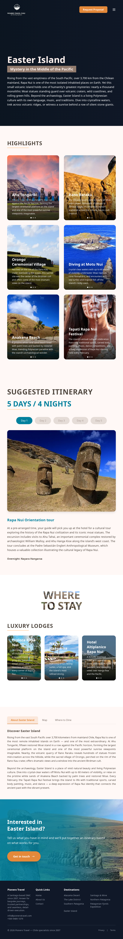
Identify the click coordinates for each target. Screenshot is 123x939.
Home (39, 895)
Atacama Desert (72, 895)
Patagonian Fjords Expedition (99, 905)
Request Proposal (93, 9)
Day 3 (61, 420)
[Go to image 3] (35, 217)
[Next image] (54, 187)
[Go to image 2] (33, 217)
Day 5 (98, 420)
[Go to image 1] (31, 217)
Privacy (101, 930)
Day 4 (80, 420)
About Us (40, 899)
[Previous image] (12, 187)
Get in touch (21, 856)
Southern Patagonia (74, 903)
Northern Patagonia (100, 899)
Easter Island (70, 910)
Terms (113, 930)
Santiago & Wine (98, 895)
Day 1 (24, 420)
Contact (39, 903)
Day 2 (43, 420)
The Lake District (72, 899)
